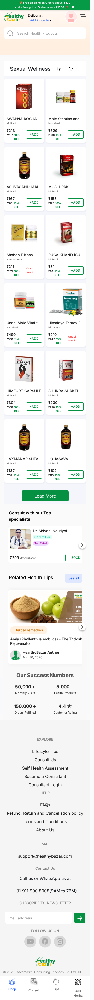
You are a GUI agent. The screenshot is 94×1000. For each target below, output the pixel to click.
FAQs (45, 804)
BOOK (75, 558)
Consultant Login (45, 784)
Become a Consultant (45, 776)
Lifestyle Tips (45, 751)
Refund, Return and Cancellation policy (45, 813)
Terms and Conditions (45, 821)
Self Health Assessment (45, 768)
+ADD (34, 134)
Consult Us (45, 759)
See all (73, 578)
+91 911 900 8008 (31, 890)
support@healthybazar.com (45, 856)
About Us (45, 829)
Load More (45, 496)
